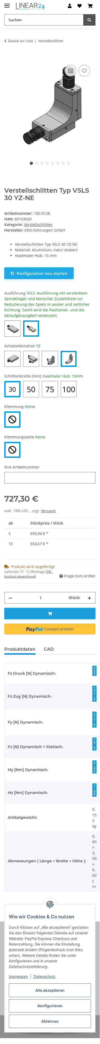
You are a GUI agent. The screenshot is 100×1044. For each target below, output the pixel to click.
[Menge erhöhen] (89, 597)
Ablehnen (50, 1021)
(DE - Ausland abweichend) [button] (28, 574)
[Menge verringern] (10, 597)
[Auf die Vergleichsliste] (70, 71)
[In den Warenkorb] (8, 58)
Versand (48, 510)
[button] (69, 6)
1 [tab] (31, 163)
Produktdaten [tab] (19, 649)
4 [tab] (47, 163)
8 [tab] (68, 163)
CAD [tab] (49, 649)
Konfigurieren (50, 1005)
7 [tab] (63, 163)
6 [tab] (58, 163)
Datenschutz (45, 976)
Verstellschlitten (38, 224)
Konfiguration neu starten (39, 273)
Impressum (18, 976)
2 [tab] (36, 163)
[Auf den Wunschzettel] (84, 71)
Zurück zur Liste (20, 40)
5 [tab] (52, 163)
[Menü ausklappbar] (7, 3)
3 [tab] (42, 163)
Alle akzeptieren (50, 990)
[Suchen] (89, 20)
